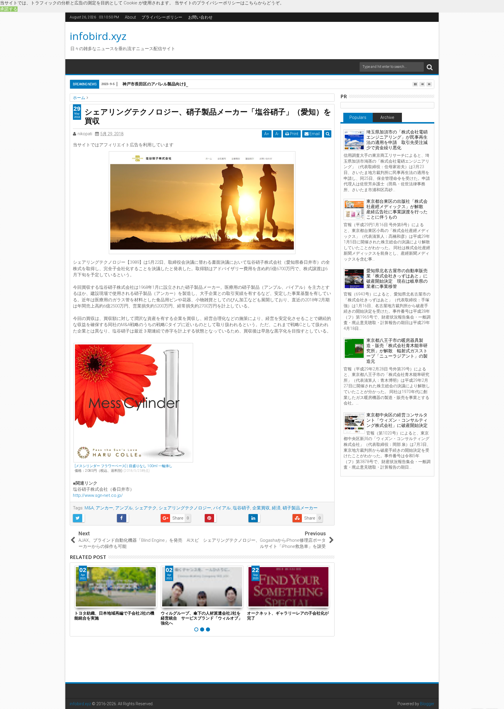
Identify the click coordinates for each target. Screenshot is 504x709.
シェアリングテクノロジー (185, 508)
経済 (276, 508)
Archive (387, 117)
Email (314, 133)
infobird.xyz (98, 36)
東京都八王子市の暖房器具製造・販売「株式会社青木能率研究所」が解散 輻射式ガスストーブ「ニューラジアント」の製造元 (397, 351)
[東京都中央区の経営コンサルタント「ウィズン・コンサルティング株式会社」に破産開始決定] (354, 423)
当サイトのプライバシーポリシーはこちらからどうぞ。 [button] (229, 3)
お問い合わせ (200, 17)
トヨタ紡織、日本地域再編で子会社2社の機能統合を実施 (114, 615)
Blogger (427, 703)
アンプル (124, 508)
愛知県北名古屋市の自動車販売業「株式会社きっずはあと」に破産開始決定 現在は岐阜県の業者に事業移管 (397, 278)
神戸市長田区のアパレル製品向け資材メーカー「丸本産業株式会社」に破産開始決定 (200, 84)
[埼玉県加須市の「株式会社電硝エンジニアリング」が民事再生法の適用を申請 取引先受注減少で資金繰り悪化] (354, 140)
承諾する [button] (9, 9)
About (130, 17)
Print (293, 133)
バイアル (222, 508)
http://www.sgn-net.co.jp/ (98, 495)
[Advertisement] (307, 40)
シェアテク (146, 508)
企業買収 (261, 508)
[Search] (429, 67)
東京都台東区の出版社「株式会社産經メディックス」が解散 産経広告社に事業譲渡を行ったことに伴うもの (397, 209)
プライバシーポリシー (161, 17)
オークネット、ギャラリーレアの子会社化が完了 (288, 615)
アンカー (104, 508)
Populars (357, 117)
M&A (89, 508)
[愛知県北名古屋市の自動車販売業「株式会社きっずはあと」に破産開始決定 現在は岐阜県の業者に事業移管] (354, 278)
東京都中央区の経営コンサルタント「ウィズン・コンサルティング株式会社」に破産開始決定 (397, 420)
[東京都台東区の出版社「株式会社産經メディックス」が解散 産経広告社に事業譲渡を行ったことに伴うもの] (354, 209)
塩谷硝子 (241, 508)
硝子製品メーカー (300, 508)
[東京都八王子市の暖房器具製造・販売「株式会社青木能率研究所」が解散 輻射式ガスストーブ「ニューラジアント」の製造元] (354, 348)
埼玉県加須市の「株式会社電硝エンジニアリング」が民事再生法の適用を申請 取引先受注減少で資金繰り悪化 (397, 139)
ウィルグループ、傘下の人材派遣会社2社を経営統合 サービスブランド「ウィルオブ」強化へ (201, 618)
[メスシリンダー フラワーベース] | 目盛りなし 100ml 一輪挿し (123, 466)
